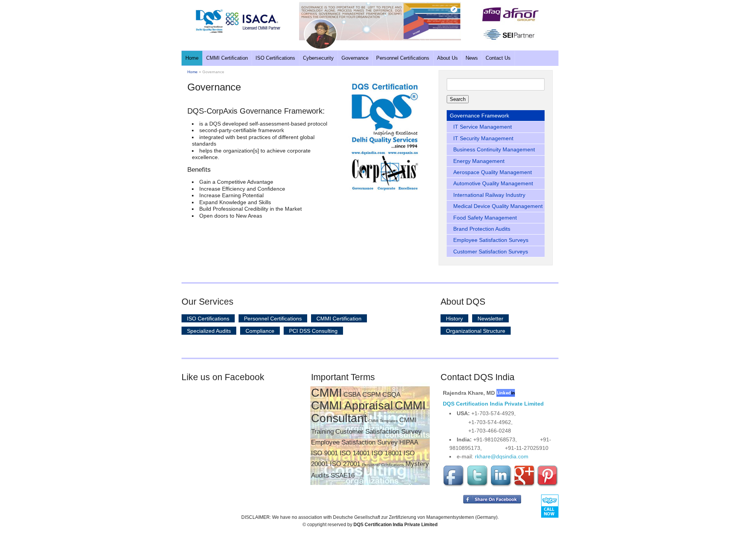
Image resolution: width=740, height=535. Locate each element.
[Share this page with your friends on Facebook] (492, 502)
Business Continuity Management (494, 149)
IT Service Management (482, 127)
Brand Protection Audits (481, 229)
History (454, 318)
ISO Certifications (275, 58)
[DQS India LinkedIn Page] (501, 485)
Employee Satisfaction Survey (354, 442)
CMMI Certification (227, 58)
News (472, 58)
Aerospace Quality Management (492, 172)
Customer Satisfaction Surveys (490, 251)
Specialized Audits (209, 330)
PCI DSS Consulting (313, 330)
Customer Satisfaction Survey (378, 431)
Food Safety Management (485, 218)
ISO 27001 (345, 464)
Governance (354, 58)
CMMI (326, 392)
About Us (447, 58)
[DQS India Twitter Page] (477, 485)
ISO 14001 (355, 453)
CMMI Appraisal (352, 405)
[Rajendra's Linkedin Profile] (505, 393)
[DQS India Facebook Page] (454, 485)
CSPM (371, 394)
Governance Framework (479, 115)
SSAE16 (343, 475)
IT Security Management (483, 138)
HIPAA (408, 442)
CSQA (391, 394)
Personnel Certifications (402, 58)
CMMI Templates (383, 421)
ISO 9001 (324, 453)
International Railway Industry (489, 195)
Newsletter (490, 318)
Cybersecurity (318, 58)
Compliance (260, 330)
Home (191, 58)
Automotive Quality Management (493, 183)
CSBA (352, 394)
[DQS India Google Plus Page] (524, 485)
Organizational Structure (475, 330)
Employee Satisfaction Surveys (490, 240)
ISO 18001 (387, 453)
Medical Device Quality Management (498, 206)
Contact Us (498, 58)
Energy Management (479, 161)
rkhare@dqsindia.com (501, 456)
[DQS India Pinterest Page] (547, 485)
